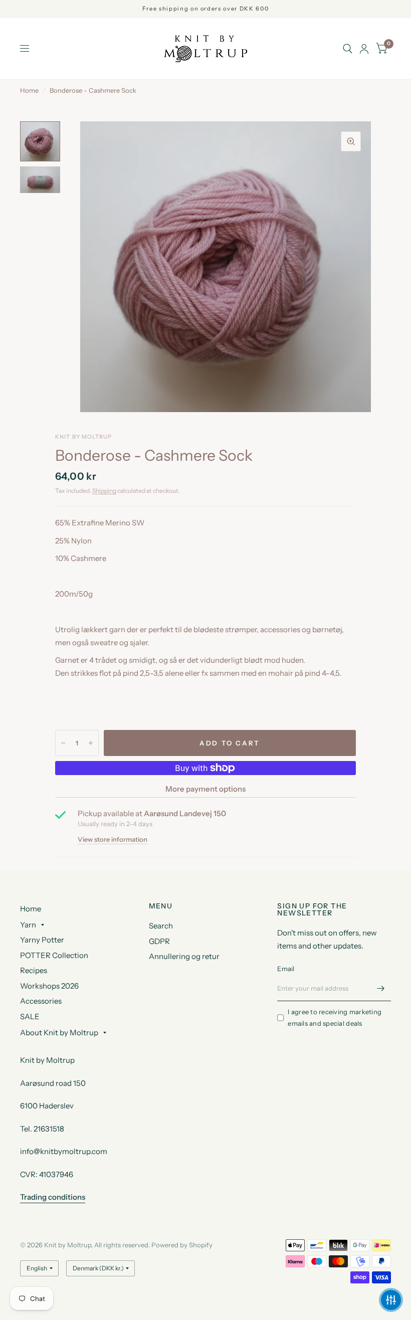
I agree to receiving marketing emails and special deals (334, 1017)
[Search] (347, 48)
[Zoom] (351, 141)
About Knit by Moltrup (59, 1032)
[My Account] (364, 48)
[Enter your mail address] (381, 988)
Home (29, 90)
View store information (112, 839)
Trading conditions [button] (52, 1197)
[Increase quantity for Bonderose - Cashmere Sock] (90, 743)
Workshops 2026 (49, 986)
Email (285, 969)
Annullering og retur (184, 956)
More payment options (205, 789)
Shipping (104, 490)
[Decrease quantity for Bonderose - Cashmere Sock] (63, 743)
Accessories (41, 1001)
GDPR (159, 941)
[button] (391, 1300)
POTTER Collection (54, 955)
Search (161, 925)
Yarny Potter (42, 940)
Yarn (28, 924)
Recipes (33, 970)
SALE (30, 1016)
